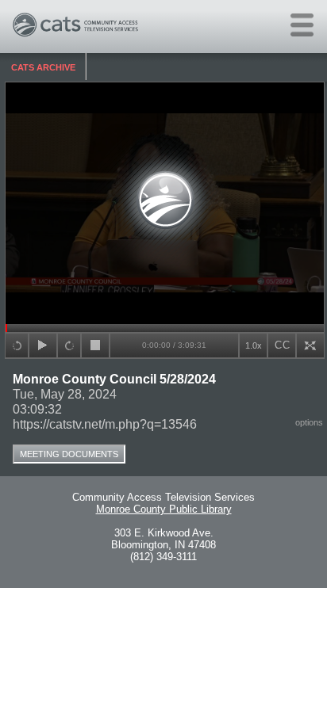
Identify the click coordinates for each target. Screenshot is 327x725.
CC (282, 345)
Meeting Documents (69, 454)
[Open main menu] (302, 25)
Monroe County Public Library (164, 509)
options (309, 422)
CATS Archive (43, 67)
